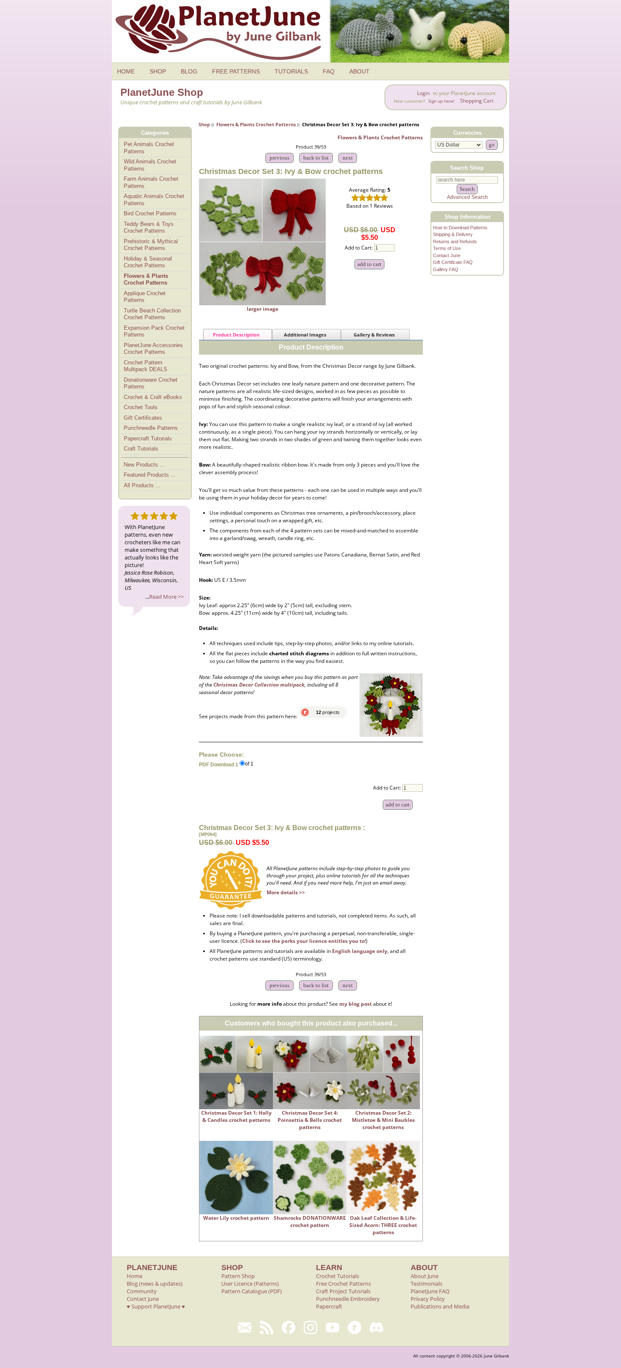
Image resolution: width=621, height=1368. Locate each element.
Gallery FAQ (445, 269)
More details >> (286, 892)
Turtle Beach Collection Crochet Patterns (152, 314)
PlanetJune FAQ (430, 1291)
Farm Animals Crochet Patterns (151, 182)
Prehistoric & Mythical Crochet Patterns (151, 245)
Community (142, 1291)
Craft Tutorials (141, 448)
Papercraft (329, 1306)
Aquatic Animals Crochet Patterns (154, 199)
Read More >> (166, 596)
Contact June (446, 255)
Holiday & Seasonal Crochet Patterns (148, 262)
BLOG (189, 71)
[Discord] (376, 1327)
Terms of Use (447, 248)
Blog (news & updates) (154, 1283)
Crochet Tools (141, 407)
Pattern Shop (238, 1276)
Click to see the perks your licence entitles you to (303, 941)
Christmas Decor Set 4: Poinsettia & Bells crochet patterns (310, 1120)
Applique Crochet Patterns (145, 297)
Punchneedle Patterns (151, 428)
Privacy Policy (428, 1299)
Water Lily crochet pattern (236, 1217)
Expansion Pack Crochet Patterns (154, 331)
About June (425, 1276)
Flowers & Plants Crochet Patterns (256, 124)
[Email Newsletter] (244, 1327)
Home (134, 1276)
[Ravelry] (354, 1327)
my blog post (355, 1003)
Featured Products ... (150, 475)
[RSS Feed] (266, 1327)
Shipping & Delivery (453, 234)
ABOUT (359, 71)
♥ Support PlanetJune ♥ (156, 1306)
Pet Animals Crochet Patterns (149, 148)
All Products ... (142, 485)
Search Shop (467, 167)
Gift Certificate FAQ (453, 262)
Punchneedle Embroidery (348, 1299)
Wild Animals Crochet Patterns (150, 165)
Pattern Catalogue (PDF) (251, 1291)
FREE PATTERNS (236, 71)
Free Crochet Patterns (343, 1283)
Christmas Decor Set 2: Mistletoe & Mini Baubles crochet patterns (383, 1120)
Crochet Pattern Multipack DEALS (145, 366)
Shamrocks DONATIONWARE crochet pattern (310, 1221)
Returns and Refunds (455, 241)
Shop (204, 124)
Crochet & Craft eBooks (153, 397)
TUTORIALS (291, 71)
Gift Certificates (143, 418)
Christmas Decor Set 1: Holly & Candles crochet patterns (236, 1116)
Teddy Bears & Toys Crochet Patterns (149, 227)
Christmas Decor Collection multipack (259, 684)
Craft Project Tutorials (343, 1291)
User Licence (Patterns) (250, 1283)
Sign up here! (441, 101)
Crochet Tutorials (337, 1276)
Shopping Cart (476, 100)
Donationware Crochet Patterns (150, 383)
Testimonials (426, 1283)
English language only (359, 951)
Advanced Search (467, 197)
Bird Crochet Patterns (150, 213)
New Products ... (144, 464)
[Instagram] (310, 1327)
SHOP (158, 71)
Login (423, 93)
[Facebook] (288, 1327)
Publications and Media (440, 1306)
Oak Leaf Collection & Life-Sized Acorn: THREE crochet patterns (383, 1225)
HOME (126, 71)
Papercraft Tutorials (148, 438)
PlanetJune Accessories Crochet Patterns (153, 349)
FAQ (329, 71)
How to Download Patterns (460, 227)
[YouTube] (332, 1327)
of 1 (249, 764)
